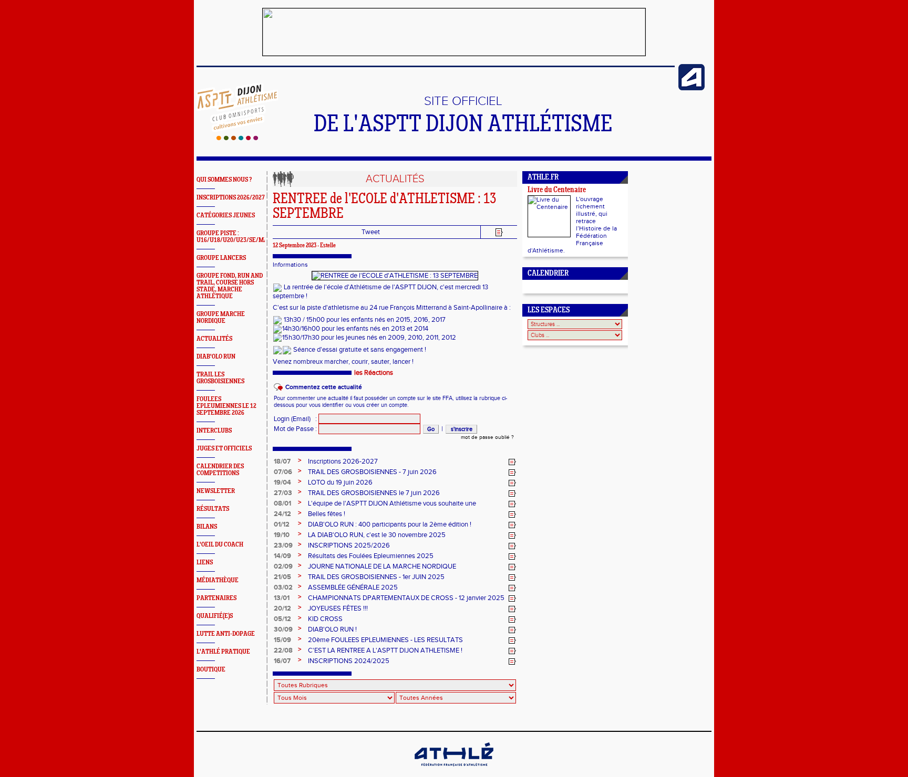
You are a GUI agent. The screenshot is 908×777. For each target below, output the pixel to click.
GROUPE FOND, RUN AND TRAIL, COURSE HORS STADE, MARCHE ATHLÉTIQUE (230, 286)
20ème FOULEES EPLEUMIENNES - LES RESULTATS (385, 640)
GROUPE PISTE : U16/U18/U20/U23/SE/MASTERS (241, 237)
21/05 (282, 577)
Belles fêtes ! (326, 514)
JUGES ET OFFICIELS (224, 448)
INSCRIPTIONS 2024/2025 (348, 661)
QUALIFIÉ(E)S (215, 616)
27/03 (283, 493)
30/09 (283, 629)
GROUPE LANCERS (221, 258)
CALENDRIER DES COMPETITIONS (220, 470)
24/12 (282, 514)
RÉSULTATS (213, 509)
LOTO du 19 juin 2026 (340, 482)
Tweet (371, 232)
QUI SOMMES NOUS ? (224, 179)
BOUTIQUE (211, 669)
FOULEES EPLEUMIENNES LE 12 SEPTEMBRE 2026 (226, 406)
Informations (290, 264)
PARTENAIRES (216, 598)
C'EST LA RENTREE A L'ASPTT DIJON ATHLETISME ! (385, 650)
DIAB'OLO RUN (216, 356)
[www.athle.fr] (691, 88)
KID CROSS (325, 619)
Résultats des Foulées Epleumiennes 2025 (371, 556)
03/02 (283, 587)
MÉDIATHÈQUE (218, 580)
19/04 (282, 482)
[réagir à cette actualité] (512, 462)
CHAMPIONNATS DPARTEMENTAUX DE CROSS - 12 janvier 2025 (406, 598)
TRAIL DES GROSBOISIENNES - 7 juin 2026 (372, 472)
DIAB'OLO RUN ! (332, 629)
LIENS (205, 562)
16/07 (282, 661)
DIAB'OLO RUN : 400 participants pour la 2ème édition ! (389, 524)
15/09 (282, 640)
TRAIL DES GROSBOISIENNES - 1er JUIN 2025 (376, 577)
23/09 (283, 545)
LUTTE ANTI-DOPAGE (226, 634)
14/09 (282, 556)
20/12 (282, 608)
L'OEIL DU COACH (220, 544)
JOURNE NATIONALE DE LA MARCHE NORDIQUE (382, 566)
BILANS (207, 526)
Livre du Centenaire (557, 190)
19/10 (282, 535)
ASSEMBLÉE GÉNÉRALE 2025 (353, 587)
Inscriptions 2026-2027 (343, 461)
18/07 (282, 461)
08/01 (282, 503)
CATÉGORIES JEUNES (226, 215)
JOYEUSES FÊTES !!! (338, 608)
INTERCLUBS (214, 430)
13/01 (282, 598)
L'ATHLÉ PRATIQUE (223, 651)
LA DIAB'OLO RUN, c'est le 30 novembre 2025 (377, 535)
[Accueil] (237, 138)
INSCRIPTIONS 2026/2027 (231, 197)
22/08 (283, 650)
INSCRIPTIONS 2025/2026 (349, 545)
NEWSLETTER (216, 491)
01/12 (282, 524)
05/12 (282, 619)
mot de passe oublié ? (487, 437)
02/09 (283, 566)
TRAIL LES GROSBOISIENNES (220, 378)
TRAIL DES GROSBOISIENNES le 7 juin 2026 (374, 493)
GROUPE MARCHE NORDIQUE (221, 317)
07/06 (283, 472)
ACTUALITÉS (214, 338)
